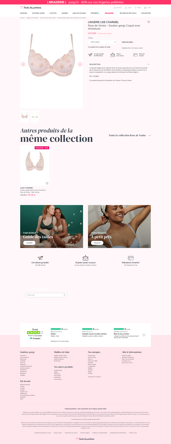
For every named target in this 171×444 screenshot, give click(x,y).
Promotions (57, 377)
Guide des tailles (127, 42)
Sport (21, 399)
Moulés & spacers (25, 368)
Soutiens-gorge (38, 13)
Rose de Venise (127, 80)
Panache (90, 369)
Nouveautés (146, 13)
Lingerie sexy (23, 391)
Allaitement (23, 393)
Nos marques (94, 352)
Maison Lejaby (92, 364)
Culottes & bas (58, 370)
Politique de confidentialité (99, 432)
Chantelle (90, 362)
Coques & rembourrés (26, 366)
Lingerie (65, 13)
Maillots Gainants (59, 359)
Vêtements (95, 13)
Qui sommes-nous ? (127, 362)
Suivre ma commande (128, 359)
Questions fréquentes (128, 357)
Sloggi (89, 371)
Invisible (22, 388)
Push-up (22, 362)
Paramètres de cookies (71, 432)
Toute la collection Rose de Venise (127, 135)
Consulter (29, 243)
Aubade (90, 368)
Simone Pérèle (92, 357)
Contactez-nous (126, 361)
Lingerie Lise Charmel (32, 17)
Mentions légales (85, 432)
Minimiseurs (23, 371)
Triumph (90, 373)
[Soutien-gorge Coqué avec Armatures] (51, 64)
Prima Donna (91, 355)
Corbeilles (23, 361)
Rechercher (119, 7)
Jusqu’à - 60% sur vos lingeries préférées (85, 2)
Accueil (22, 17)
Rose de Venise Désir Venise (48, 17)
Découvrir (97, 243)
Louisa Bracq (91, 366)
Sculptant (22, 397)
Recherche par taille (128, 13)
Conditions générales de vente (42, 432)
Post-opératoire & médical (27, 395)
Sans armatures (24, 357)
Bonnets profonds (25, 384)
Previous (23, 64)
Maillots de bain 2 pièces (61, 357)
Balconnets (23, 359)
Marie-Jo (90, 359)
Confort (22, 386)
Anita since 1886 (92, 361)
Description (94, 64)
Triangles (22, 375)
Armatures (23, 355)
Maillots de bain (79, 13)
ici (35, 308)
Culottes (53, 13)
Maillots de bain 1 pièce (60, 355)
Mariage (22, 390)
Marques (23, 13)
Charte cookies (58, 432)
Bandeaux (23, 364)
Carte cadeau (57, 379)
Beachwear (57, 361)
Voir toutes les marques (94, 376)
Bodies (56, 372)
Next (80, 64)
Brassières (23, 373)
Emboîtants (23, 369)
